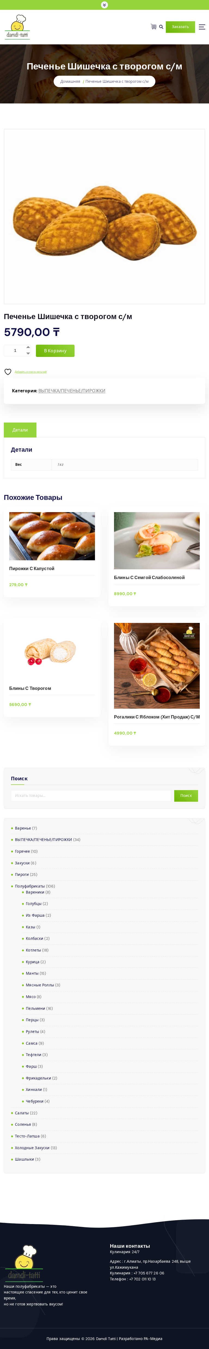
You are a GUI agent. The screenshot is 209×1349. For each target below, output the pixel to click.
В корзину (55, 351)
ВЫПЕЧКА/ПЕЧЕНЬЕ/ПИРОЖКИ (71, 391)
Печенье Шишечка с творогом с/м (117, 81)
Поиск (19, 778)
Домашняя (70, 81)
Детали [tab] (20, 430)
